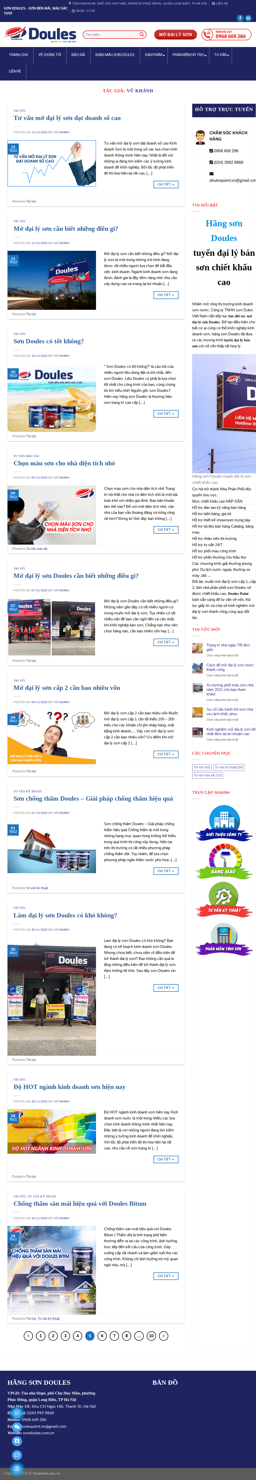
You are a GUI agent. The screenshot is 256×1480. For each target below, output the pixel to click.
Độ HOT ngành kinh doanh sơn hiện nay (70, 1086)
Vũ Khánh (140, 90)
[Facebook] (240, 18)
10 (151, 1335)
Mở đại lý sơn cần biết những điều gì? (66, 228)
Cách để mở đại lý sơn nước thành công (230, 667)
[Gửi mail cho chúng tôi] (248, 18)
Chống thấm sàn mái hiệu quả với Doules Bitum (80, 1203)
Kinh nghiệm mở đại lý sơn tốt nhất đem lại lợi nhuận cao (231, 731)
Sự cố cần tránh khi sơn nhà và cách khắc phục (229, 711)
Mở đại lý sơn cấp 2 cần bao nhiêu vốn (67, 687)
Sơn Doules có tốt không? (49, 341)
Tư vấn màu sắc (27, 456)
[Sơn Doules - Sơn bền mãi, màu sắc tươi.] (39, 34)
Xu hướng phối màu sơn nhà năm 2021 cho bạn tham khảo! (230, 689)
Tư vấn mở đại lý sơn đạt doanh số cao (67, 118)
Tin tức (20, 110)
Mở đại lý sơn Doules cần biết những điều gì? (76, 575)
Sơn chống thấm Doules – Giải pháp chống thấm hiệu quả (93, 798)
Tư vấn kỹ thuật (28, 791)
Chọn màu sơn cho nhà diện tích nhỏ (64, 463)
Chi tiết (166, 184)
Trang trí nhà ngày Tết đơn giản (228, 647)
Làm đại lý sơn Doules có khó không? (65, 915)
